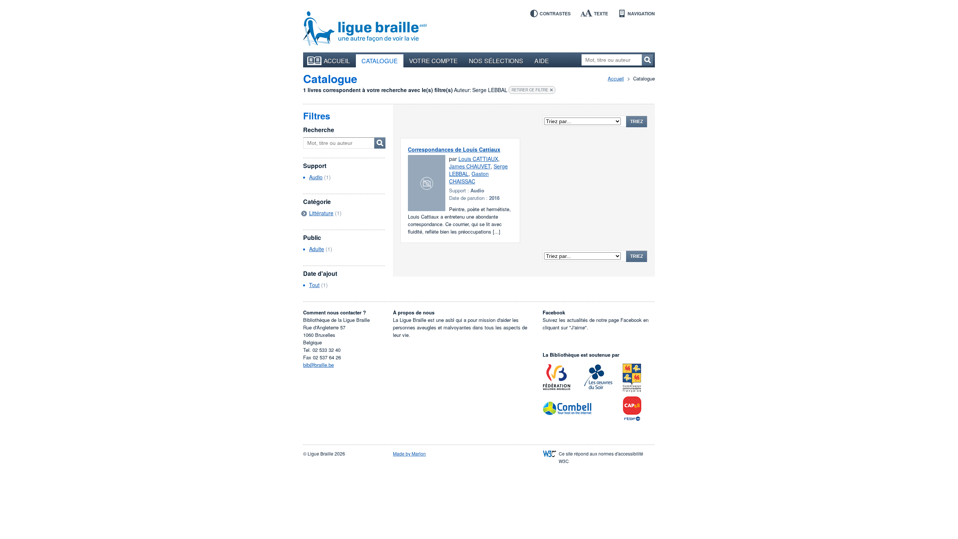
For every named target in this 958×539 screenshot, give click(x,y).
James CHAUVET (470, 166)
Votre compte (433, 60)
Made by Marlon (409, 453)
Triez (636, 121)
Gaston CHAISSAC (469, 177)
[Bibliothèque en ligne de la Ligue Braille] (365, 28)
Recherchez (647, 60)
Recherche (318, 129)
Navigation (641, 13)
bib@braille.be (318, 364)
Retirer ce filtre (530, 89)
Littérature (321, 213)
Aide (541, 60)
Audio (316, 177)
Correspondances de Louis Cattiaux (454, 149)
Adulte (316, 249)
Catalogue (379, 60)
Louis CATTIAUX (478, 158)
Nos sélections (496, 60)
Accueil (337, 60)
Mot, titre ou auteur (379, 143)
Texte (601, 13)
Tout (314, 285)
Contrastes (555, 13)
